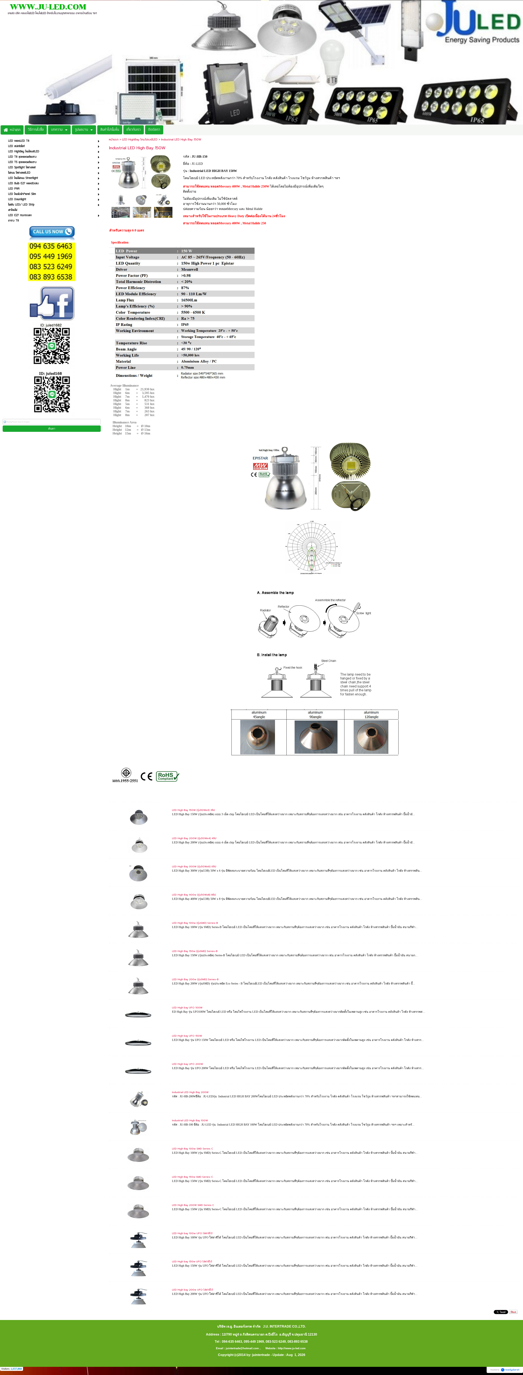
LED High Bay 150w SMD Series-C (192, 1177)
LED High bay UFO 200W (187, 1064)
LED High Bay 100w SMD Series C (192, 1149)
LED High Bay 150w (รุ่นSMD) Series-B (195, 951)
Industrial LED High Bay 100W (190, 1120)
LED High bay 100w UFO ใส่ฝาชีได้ (192, 1233)
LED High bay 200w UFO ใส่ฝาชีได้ (192, 1290)
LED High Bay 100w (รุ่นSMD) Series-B (195, 923)
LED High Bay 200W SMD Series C (193, 1205)
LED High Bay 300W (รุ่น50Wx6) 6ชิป (194, 866)
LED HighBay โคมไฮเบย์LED (140, 139)
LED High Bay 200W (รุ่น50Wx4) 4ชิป (194, 838)
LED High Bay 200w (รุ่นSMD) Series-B (195, 979)
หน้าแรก (113, 139)
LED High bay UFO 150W (187, 1036)
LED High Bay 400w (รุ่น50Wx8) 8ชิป (194, 895)
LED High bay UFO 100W (187, 1007)
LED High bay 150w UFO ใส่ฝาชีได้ (192, 1261)
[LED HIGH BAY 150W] (142, 171)
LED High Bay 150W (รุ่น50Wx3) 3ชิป (193, 810)
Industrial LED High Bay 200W (190, 1092)
